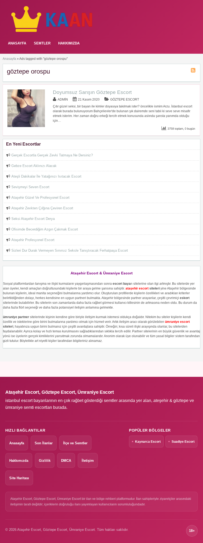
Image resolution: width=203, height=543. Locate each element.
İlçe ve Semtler (75, 443)
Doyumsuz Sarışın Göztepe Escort (92, 92)
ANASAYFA (17, 43)
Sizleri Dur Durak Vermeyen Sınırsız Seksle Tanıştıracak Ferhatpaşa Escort (69, 250)
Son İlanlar (44, 443)
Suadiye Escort (183, 442)
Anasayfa (9, 59)
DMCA (66, 461)
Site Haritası (19, 478)
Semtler (42, 43)
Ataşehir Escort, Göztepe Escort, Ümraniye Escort (59, 392)
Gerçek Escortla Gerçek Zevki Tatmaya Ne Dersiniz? (52, 155)
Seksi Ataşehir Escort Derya (33, 219)
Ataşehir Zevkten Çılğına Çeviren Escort (42, 208)
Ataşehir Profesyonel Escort (32, 240)
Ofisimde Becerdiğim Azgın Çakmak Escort (44, 229)
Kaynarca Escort (148, 442)
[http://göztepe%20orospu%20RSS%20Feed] (194, 71)
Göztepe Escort (124, 99)
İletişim (88, 461)
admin (63, 99)
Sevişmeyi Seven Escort (30, 187)
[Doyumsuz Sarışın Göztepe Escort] (26, 126)
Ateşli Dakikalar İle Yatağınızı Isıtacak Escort (46, 176)
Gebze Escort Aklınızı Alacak (34, 166)
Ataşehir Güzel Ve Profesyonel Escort (40, 198)
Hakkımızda (69, 43)
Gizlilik (44, 461)
